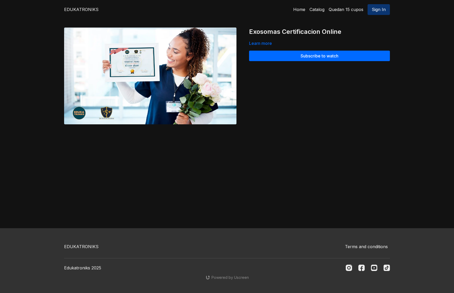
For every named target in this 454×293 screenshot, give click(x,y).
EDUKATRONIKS (81, 9)
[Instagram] (349, 268)
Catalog (316, 9)
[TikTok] (387, 268)
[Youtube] (374, 268)
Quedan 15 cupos (346, 9)
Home (299, 9)
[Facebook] (361, 268)
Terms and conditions (366, 246)
